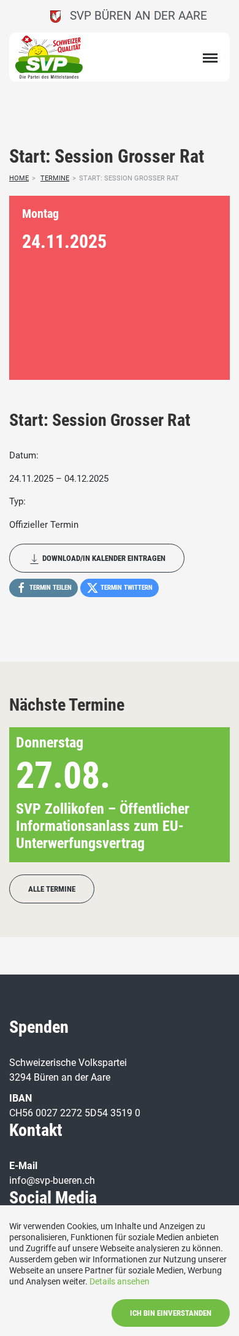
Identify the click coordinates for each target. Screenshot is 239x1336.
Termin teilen (50, 588)
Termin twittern (126, 588)
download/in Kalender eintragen (102, 558)
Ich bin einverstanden (170, 1313)
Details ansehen (119, 1281)
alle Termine (51, 889)
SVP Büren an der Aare (134, 16)
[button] (201, 794)
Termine (54, 178)
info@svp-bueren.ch (52, 1180)
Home (19, 178)
